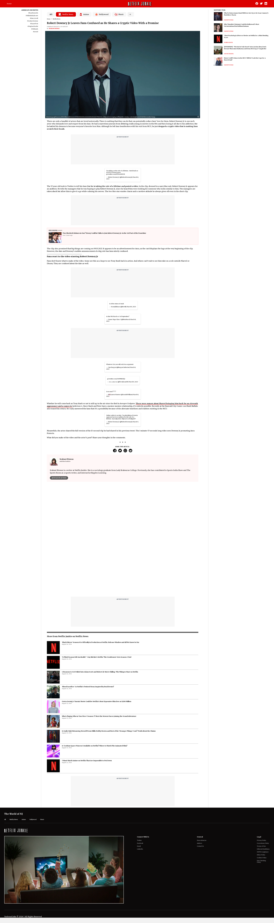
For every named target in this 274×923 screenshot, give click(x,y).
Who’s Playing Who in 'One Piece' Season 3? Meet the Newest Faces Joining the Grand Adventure (99, 663)
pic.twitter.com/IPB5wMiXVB (115, 174)
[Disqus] (122, 514)
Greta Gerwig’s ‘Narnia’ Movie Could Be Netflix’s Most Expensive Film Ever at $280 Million (96, 648)
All (51, 14)
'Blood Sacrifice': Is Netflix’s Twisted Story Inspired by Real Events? (88, 633)
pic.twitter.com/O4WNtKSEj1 (116, 379)
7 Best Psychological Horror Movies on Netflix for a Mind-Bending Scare (246, 36)
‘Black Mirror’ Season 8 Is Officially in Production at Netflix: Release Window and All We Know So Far (100, 589)
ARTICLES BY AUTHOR (59, 478)
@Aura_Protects (133, 415)
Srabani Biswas (54, 28)
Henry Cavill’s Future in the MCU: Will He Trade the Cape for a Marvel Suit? (245, 59)
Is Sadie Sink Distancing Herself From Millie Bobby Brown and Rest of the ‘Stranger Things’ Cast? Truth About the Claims (109, 677)
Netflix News (56, 19)
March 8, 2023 (131, 306)
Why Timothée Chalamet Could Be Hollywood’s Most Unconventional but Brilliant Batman (241, 25)
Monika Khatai (228, 42)
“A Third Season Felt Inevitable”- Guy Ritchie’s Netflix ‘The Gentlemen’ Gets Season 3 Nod (96, 603)
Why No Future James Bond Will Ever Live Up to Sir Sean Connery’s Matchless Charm (246, 14)
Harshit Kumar (228, 20)
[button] (198, 117)
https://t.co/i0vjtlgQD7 (129, 419)
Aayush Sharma (229, 53)
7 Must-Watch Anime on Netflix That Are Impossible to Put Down (87, 707)
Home (9, 4)
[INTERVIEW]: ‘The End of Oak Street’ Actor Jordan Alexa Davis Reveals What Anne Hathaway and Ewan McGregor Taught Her (245, 47)
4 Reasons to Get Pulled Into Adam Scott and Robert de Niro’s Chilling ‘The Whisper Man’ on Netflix (100, 618)
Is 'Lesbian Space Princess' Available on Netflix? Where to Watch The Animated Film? (94, 692)
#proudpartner (116, 419)
